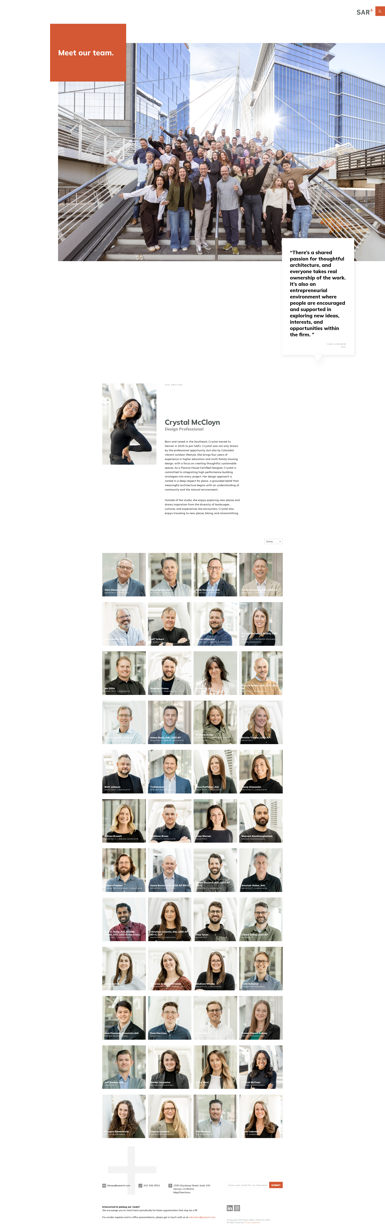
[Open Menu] (380, 11)
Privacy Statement (252, 1222)
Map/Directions (181, 1192)
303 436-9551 (151, 1185)
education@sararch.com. (202, 1217)
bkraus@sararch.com (118, 1185)
